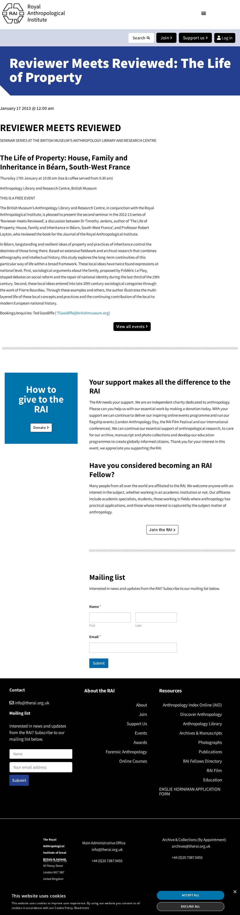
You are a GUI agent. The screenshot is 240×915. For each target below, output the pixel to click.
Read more (81, 908)
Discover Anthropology (201, 714)
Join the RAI (161, 529)
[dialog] (120, 901)
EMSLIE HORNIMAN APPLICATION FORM (189, 791)
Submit (99, 663)
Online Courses (133, 761)
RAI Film (214, 770)
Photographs (210, 742)
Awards (140, 742)
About (141, 705)
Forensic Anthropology (126, 751)
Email (95, 637)
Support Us (137, 723)
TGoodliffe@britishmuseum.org (83, 313)
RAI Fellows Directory (202, 761)
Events (141, 733)
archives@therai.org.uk (191, 846)
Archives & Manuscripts (201, 733)
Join (143, 714)
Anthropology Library (202, 723)
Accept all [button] (190, 895)
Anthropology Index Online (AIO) (192, 705)
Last (138, 626)
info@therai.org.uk (31, 703)
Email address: (21, 761)
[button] (203, 13)
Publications (210, 751)
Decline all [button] (190, 906)
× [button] (234, 892)
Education (212, 780)
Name (14, 746)
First (92, 626)
